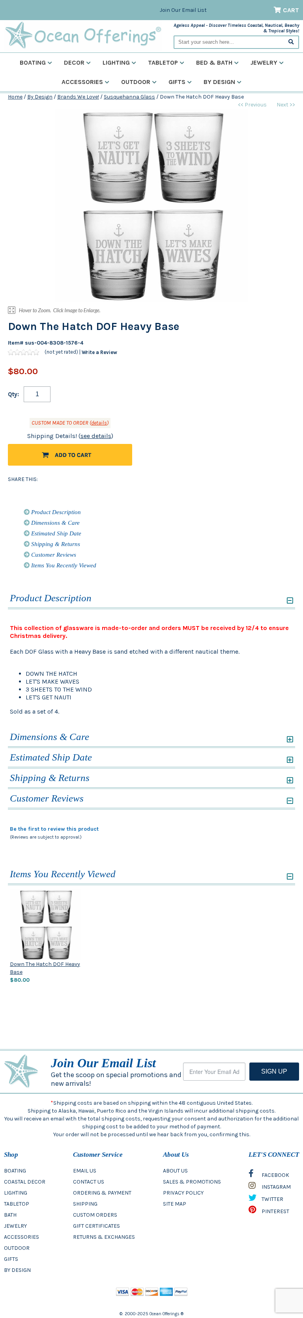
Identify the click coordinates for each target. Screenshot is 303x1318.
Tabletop (163, 62)
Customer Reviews (53, 555)
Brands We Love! (78, 96)
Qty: (13, 394)
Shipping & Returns (55, 544)
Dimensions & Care (55, 523)
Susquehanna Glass (129, 96)
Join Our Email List (183, 10)
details (99, 422)
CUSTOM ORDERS (95, 1215)
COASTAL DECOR (24, 1181)
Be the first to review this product (54, 829)
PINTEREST (274, 1211)
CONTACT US (88, 1181)
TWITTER (271, 1199)
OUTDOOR (17, 1248)
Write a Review (99, 352)
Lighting (116, 62)
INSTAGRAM (275, 1187)
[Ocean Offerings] (83, 35)
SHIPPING (85, 1204)
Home (15, 96)
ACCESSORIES (21, 1237)
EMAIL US (84, 1170)
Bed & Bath (214, 62)
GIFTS (11, 1259)
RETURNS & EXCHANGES (104, 1237)
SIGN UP (274, 1071)
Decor (74, 62)
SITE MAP (174, 1204)
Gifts (176, 82)
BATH (10, 1215)
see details (95, 436)
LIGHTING (15, 1192)
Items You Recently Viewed (63, 565)
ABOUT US (175, 1170)
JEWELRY (15, 1226)
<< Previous (252, 104)
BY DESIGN (17, 1270)
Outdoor (135, 82)
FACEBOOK (274, 1175)
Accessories (82, 82)
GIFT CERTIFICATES (96, 1226)
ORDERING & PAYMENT (102, 1192)
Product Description (55, 512)
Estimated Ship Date (55, 533)
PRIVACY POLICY (183, 1192)
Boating (33, 62)
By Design (219, 82)
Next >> (286, 104)
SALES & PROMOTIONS (192, 1181)
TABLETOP (16, 1204)
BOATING (15, 1170)
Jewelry (264, 62)
